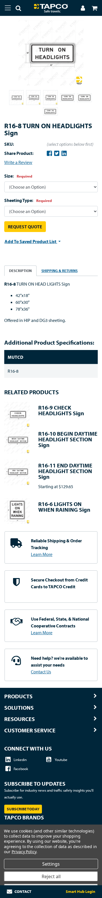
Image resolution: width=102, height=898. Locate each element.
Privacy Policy (24, 851)
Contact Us (41, 671)
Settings (51, 864)
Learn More (41, 554)
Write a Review (18, 162)
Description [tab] (20, 270)
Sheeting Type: (28, 200)
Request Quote (25, 226)
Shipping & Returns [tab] (59, 270)
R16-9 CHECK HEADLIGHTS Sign (61, 410)
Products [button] (18, 696)
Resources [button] (19, 719)
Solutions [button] (19, 708)
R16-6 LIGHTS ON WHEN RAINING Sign (64, 506)
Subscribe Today (23, 808)
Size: (18, 176)
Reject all (51, 876)
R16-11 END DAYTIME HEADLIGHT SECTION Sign (65, 471)
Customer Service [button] (30, 730)
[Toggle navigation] (8, 8)
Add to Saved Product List (31, 241)
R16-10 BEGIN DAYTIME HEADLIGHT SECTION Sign (67, 439)
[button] (16, 9)
